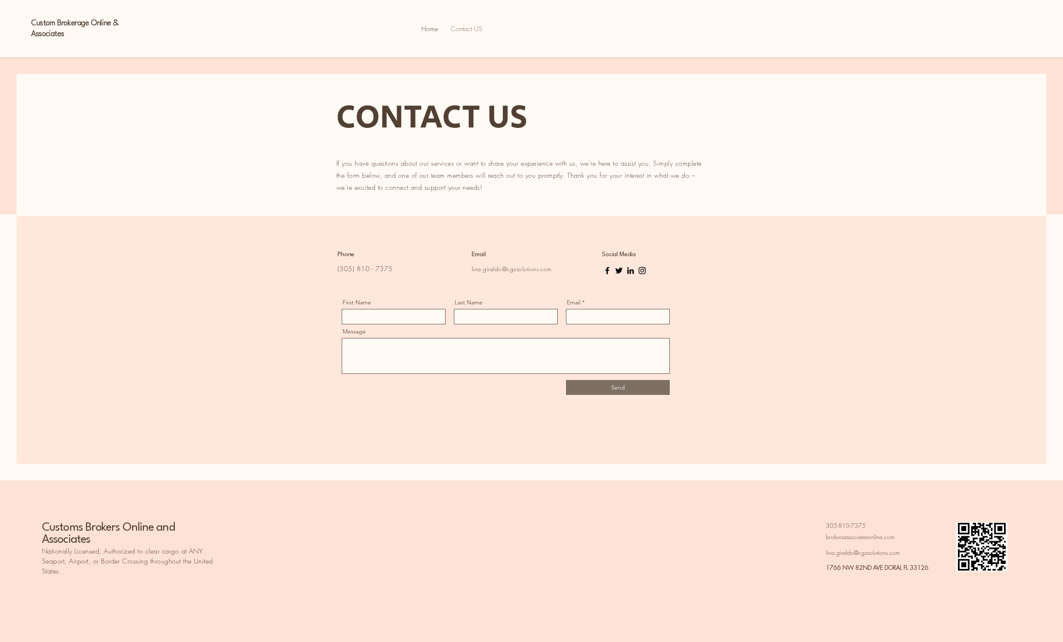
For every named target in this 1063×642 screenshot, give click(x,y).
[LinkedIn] (630, 270)
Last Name (469, 302)
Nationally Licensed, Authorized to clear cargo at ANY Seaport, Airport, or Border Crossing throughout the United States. (127, 561)
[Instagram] (642, 270)
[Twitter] (619, 270)
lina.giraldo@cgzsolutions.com (511, 269)
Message (354, 331)
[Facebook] (607, 270)
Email (573, 302)
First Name (357, 302)
